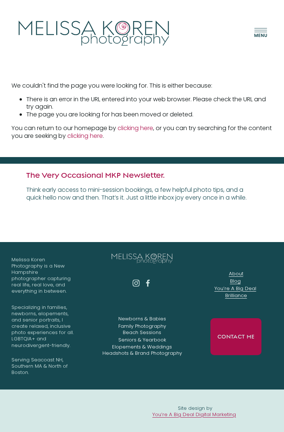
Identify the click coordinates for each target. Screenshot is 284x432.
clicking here (135, 128)
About (236, 274)
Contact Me (235, 337)
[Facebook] (148, 283)
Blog (235, 281)
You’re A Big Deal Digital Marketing (194, 414)
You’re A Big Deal (235, 288)
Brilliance (236, 295)
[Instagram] (136, 283)
